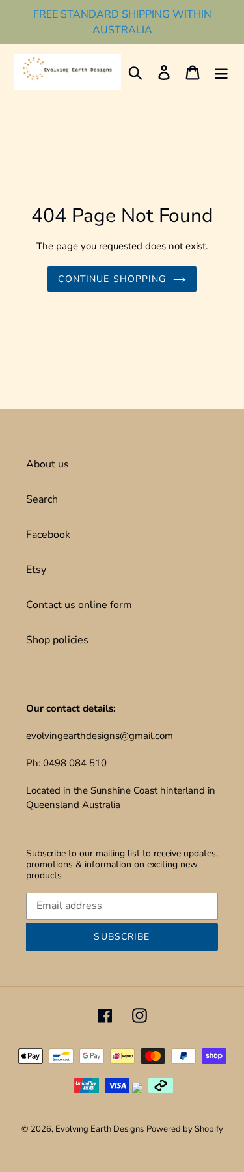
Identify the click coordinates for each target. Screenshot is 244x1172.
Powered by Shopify (184, 1129)
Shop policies (57, 640)
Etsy (36, 570)
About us (47, 464)
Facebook (48, 534)
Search (42, 499)
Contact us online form (79, 605)
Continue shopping (112, 279)
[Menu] (221, 72)
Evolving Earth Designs (99, 1129)
